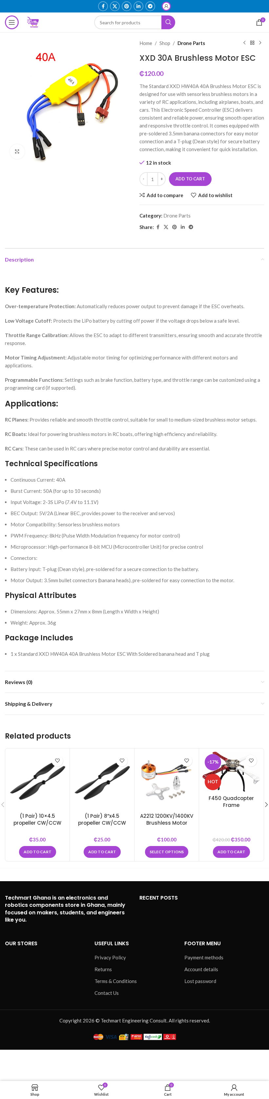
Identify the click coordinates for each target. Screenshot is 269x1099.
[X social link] (115, 6)
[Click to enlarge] (17, 151)
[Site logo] (33, 22)
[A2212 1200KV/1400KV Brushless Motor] (167, 781)
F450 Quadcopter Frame (231, 802)
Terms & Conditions (115, 981)
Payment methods (203, 957)
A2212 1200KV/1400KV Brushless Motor (166, 819)
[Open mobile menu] (12, 22)
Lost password (200, 981)
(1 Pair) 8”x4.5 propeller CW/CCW (102, 819)
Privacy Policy (110, 957)
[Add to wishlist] (57, 761)
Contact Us (106, 993)
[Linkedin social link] (138, 6)
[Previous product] (244, 43)
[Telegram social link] (150, 6)
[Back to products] (252, 43)
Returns (103, 969)
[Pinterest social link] (127, 6)
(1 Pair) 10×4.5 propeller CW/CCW (37, 819)
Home (145, 43)
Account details (201, 969)
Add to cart (190, 178)
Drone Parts (191, 43)
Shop (164, 43)
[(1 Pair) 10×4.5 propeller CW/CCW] (37, 781)
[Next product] (260, 43)
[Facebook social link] (103, 6)
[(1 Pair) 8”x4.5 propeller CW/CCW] (102, 781)
